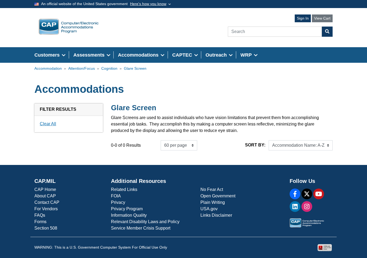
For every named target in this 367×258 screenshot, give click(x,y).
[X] (306, 194)
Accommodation (48, 69)
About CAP (45, 196)
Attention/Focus (81, 69)
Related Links (124, 189)
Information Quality (129, 215)
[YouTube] (318, 194)
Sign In (303, 18)
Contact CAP (46, 202)
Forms (40, 221)
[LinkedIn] (295, 206)
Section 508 (45, 228)
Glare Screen (135, 69)
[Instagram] (306, 206)
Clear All (48, 123)
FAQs (39, 215)
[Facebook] (295, 194)
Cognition (109, 69)
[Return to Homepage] (68, 26)
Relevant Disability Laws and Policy (145, 221)
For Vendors (46, 209)
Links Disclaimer (216, 215)
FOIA (116, 196)
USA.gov (209, 209)
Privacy (118, 202)
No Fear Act (211, 189)
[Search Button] (327, 32)
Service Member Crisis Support (140, 228)
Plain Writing (212, 202)
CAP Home (45, 189)
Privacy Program (127, 209)
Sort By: (255, 145)
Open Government (217, 196)
